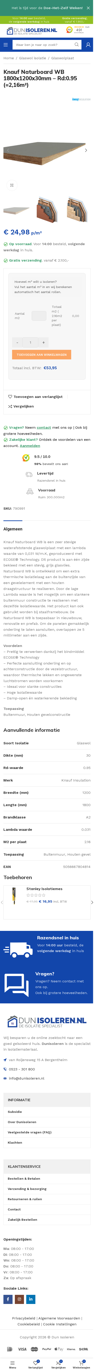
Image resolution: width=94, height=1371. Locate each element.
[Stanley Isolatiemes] (14, 896)
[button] (8, 150)
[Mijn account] (88, 44)
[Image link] (47, 1021)
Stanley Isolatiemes (44, 888)
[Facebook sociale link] (8, 1299)
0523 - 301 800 (22, 1069)
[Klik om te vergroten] (12, 185)
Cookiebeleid (29, 1324)
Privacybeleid (23, 1318)
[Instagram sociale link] (19, 1299)
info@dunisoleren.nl (26, 1078)
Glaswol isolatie (32, 58)
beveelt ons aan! (51, 464)
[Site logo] (31, 30)
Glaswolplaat (62, 58)
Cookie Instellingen (59, 1324)
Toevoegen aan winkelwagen (42, 354)
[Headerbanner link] (47, 8)
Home (8, 58)
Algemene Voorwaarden (59, 1318)
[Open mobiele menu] (5, 44)
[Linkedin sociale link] (30, 1299)
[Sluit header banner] (88, 8)
